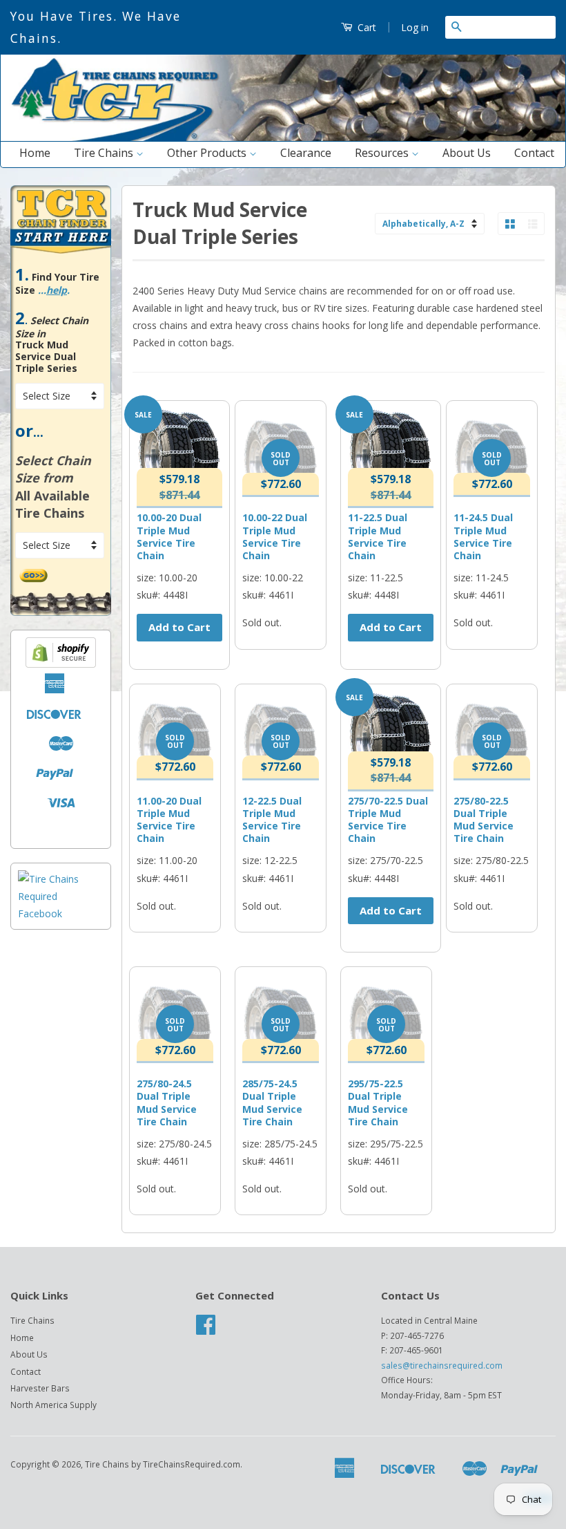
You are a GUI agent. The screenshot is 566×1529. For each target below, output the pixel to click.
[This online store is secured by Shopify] (61, 663)
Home (34, 152)
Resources (383, 152)
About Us (466, 152)
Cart (365, 27)
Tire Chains (105, 152)
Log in (415, 27)
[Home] (283, 137)
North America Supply (53, 1404)
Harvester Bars (40, 1388)
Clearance (305, 152)
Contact (534, 152)
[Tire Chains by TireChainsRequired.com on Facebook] (205, 1329)
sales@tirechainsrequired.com (441, 1365)
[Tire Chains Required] (61, 913)
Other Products (208, 152)
